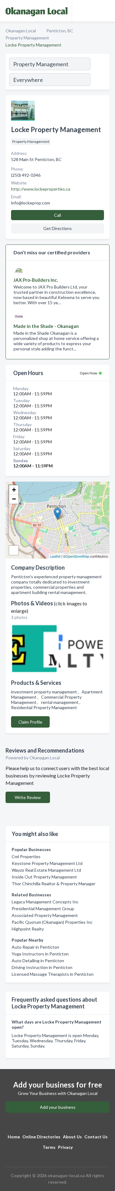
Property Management (27, 37)
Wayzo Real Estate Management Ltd (46, 870)
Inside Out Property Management (44, 876)
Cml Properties (26, 856)
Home (14, 1136)
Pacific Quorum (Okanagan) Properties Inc (52, 922)
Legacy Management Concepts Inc (45, 901)
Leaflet (55, 556)
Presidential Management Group (43, 908)
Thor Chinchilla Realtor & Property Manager (53, 883)
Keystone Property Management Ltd (47, 863)
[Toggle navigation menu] (107, 11)
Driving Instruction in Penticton (42, 967)
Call (57, 215)
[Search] (99, 72)
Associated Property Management (45, 915)
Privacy (65, 1147)
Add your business (57, 1107)
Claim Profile (30, 722)
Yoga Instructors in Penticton (40, 953)
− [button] (14, 499)
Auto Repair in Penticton (35, 947)
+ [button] (14, 490)
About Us (72, 1136)
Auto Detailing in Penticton (38, 960)
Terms (49, 1147)
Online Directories (41, 1136)
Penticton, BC (59, 30)
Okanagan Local (21, 30)
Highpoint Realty (28, 928)
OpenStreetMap (77, 556)
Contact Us (96, 1136)
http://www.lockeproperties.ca (40, 189)
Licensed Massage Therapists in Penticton (53, 974)
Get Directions (57, 228)
